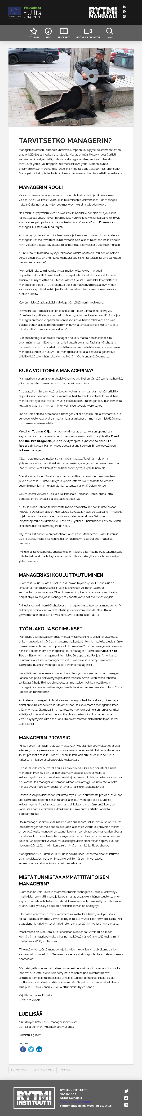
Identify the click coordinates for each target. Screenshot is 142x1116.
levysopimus (19, 1069)
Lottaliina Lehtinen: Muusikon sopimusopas (46, 1026)
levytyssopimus (44, 1069)
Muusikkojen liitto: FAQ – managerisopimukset (48, 1022)
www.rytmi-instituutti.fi (76, 1101)
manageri (67, 1069)
